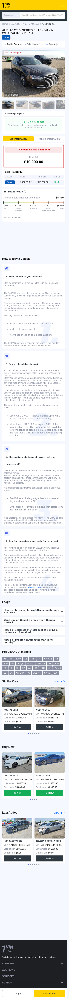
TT (11, 659)
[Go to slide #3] (35, 104)
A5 (12, 663)
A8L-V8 (41, 663)
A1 (5, 659)
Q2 (5, 673)
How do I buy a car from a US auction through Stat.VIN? (31, 611)
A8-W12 (48, 659)
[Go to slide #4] (48, 104)
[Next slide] (60, 71)
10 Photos (13, 95)
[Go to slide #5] (62, 104)
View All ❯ (59, 681)
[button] (11, 15)
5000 (18, 659)
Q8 (5, 668)
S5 (11, 668)
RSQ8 (20, 663)
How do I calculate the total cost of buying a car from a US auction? (31, 631)
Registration (49, 993)
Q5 (11, 673)
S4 (35, 668)
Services (8, 976)
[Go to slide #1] (8, 104)
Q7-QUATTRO (23, 673)
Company (8, 963)
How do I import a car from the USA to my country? (28, 641)
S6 (56, 659)
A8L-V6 (37, 673)
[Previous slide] (7, 71)
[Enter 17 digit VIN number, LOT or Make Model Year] (62, 15)
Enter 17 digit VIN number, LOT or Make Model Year (41, 15)
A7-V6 (58, 668)
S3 (49, 663)
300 (56, 673)
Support (8, 982)
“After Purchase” (34, 587)
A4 (39, 659)
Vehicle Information (49, 138)
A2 (25, 659)
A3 (49, 668)
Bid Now (17, 727)
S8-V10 (30, 663)
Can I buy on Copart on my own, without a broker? (29, 621)
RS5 (57, 663)
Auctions (8, 969)
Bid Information (18, 138)
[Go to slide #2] (22, 104)
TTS (32, 659)
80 (17, 668)
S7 (23, 668)
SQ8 (6, 663)
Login (18, 993)
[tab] (28, 733)
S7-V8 (47, 673)
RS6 (43, 668)
